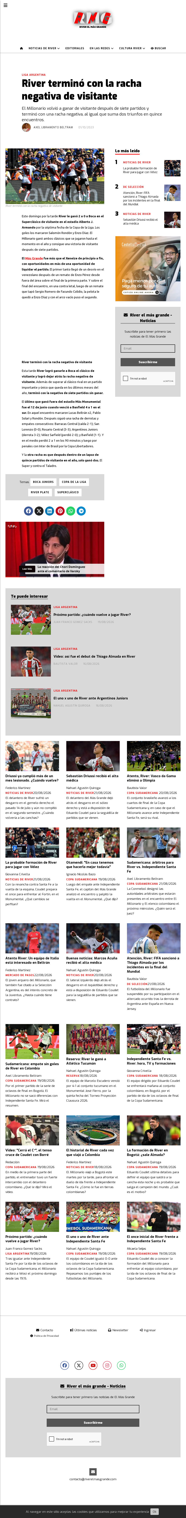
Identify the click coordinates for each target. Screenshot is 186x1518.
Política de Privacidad (46, 1335)
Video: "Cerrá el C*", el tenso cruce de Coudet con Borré (28, 1152)
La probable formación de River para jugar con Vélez (31, 864)
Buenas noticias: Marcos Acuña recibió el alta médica (91, 960)
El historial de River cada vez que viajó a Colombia (90, 1152)
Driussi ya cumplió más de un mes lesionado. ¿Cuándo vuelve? (31, 778)
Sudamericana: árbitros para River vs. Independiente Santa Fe (151, 867)
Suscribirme (148, 362)
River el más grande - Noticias (150, 317)
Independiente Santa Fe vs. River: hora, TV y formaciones (151, 1061)
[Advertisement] (63, 328)
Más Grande (34, 258)
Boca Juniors (43, 482)
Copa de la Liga (74, 482)
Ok (154, 1512)
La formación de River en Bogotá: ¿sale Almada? (147, 1152)
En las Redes (100, 48)
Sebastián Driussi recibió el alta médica (92, 778)
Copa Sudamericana (143, 793)
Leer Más (27, 568)
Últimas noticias (85, 1330)
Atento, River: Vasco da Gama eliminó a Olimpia (151, 778)
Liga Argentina (34, 75)
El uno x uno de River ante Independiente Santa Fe (87, 1239)
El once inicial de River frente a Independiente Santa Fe (152, 1239)
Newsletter (120, 1330)
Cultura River (131, 48)
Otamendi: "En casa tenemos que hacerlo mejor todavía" (90, 864)
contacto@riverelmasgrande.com (93, 1479)
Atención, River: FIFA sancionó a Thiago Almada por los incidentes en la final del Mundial (153, 965)
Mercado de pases (19, 975)
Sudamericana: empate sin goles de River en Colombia (32, 1066)
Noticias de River (43, 48)
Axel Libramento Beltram (53, 127)
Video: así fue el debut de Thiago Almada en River (94, 656)
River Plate (40, 492)
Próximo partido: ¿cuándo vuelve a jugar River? (92, 615)
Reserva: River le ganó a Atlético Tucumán (86, 1061)
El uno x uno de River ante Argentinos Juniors (91, 698)
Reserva (72, 1076)
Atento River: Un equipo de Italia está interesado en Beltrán (32, 960)
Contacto (46, 1330)
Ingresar (149, 1330)
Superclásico (68, 492)
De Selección (137, 984)
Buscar (160, 48)
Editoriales (74, 48)
